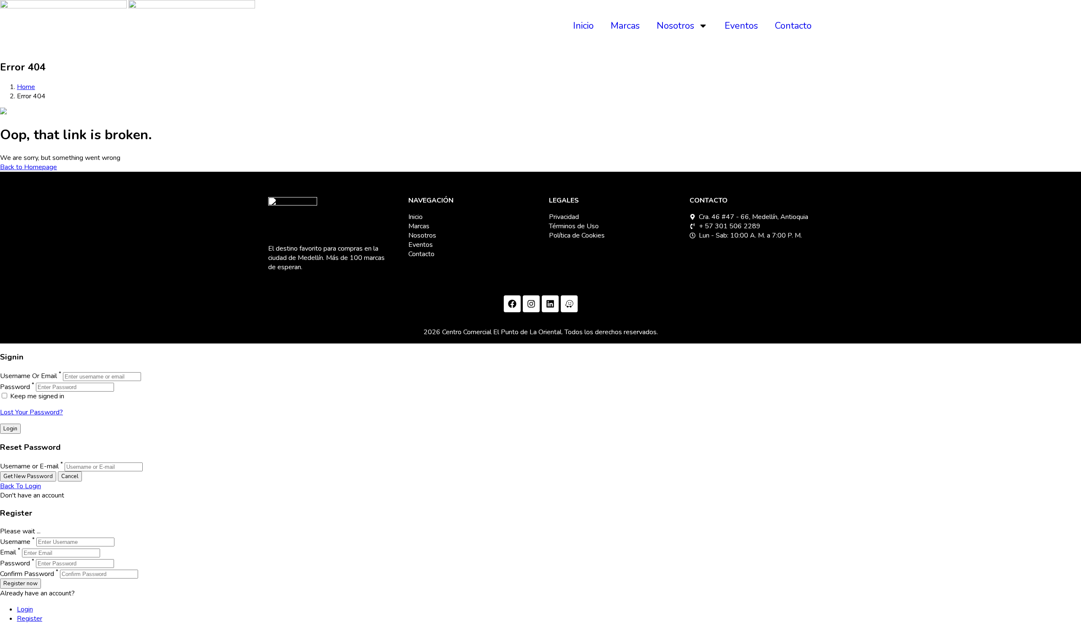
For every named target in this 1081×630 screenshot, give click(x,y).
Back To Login (20, 486)
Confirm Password (27, 574)
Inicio (583, 25)
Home (26, 87)
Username (15, 541)
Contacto (793, 25)
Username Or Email (28, 376)
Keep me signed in (36, 396)
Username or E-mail (29, 466)
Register (29, 618)
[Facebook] (512, 303)
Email (8, 552)
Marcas (625, 25)
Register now (20, 583)
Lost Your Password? (31, 412)
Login (25, 609)
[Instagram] (531, 303)
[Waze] (569, 303)
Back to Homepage (28, 167)
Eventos (741, 25)
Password (15, 387)
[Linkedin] (550, 303)
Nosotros (675, 25)
